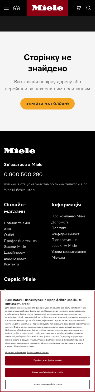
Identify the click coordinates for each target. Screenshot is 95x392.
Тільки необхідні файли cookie (47, 373)
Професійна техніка (20, 241)
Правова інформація (15, 353)
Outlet (9, 235)
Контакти (11, 264)
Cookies (44, 353)
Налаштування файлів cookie (47, 384)
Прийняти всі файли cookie (47, 360)
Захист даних (33, 353)
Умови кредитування (68, 252)
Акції (8, 229)
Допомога (60, 222)
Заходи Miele (15, 247)
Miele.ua (58, 257)
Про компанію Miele (68, 216)
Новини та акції (17, 223)
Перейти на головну (47, 104)
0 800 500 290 (23, 174)
